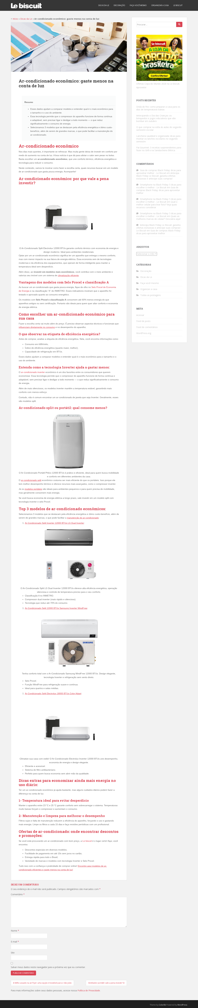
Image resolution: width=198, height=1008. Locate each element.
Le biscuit (178, 5)
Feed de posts (143, 321)
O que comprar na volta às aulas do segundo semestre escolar (158, 128)
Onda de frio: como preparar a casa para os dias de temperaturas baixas (158, 108)
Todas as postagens (150, 295)
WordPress (182, 1005)
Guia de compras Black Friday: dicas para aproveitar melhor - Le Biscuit (158, 171)
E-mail (15, 941)
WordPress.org (143, 333)
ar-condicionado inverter (33, 372)
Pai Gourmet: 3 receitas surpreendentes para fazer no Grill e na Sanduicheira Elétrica (158, 149)
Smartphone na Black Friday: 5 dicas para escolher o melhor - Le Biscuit (158, 186)
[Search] (179, 24)
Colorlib (162, 1005)
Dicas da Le (103, 5)
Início (15, 18)
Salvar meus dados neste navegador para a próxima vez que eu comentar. (48, 967)
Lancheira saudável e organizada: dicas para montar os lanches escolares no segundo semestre (158, 138)
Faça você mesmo (138, 5)
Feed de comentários (147, 327)
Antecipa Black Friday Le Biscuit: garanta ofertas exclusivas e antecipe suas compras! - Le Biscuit (159, 227)
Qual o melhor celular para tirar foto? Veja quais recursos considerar (156, 204)
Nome (15, 930)
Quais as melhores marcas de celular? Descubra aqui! (158, 217)
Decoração (119, 5)
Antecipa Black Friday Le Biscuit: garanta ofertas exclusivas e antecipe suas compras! (157, 176)
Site (13, 952)
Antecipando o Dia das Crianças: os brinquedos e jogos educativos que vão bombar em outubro (156, 118)
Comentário (18, 894)
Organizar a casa (160, 5)
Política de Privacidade (88, 990)
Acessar (140, 315)
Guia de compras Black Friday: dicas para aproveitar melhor (158, 190)
